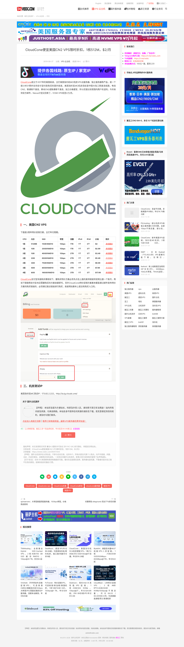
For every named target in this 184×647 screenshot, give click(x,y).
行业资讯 (157, 9)
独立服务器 (129, 289)
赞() (86, 61)
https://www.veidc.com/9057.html (46, 452)
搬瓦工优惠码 (143, 310)
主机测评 (141, 305)
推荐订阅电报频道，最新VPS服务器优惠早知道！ (64, 421)
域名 (140, 301)
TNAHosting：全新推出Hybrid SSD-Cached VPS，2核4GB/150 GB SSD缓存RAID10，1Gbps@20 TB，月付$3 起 (32, 553)
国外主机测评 (25, 9)
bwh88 (155, 314)
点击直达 (109, 244)
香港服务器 (156, 326)
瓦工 (126, 301)
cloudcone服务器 (93, 486)
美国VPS (67, 490)
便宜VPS (107, 486)
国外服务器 (114, 9)
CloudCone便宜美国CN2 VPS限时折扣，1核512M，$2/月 (68, 50)
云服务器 (155, 289)
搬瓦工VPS (129, 322)
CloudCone (26, 82)
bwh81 (141, 322)
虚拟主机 (141, 293)
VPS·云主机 (98, 9)
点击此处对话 (138, 61)
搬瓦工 (127, 297)
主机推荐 (83, 9)
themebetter (93, 638)
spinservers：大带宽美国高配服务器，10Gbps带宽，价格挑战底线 (43, 502)
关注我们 (161, 3)
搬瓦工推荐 (142, 318)
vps (139, 289)
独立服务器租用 (131, 326)
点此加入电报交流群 (32, 421)
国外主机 (155, 297)
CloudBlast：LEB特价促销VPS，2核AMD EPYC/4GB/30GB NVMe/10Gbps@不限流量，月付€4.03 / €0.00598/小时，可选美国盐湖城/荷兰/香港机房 (105, 591)
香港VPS (155, 293)
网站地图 (105, 638)
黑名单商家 (119, 3)
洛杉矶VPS (156, 305)
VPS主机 (128, 305)
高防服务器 (142, 326)
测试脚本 (107, 3)
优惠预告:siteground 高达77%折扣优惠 (100, 501)
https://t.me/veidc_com (150, 56)
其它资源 (143, 9)
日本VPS (141, 314)
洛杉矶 (154, 322)
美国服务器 (156, 301)
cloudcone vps (44, 486)
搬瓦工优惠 (129, 310)
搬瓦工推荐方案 (158, 318)
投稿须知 (129, 3)
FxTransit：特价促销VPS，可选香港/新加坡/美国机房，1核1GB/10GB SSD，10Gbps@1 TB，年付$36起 (56, 588)
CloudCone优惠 (60, 486)
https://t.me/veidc (141, 58)
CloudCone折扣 (76, 486)
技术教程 (129, 9)
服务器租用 (156, 310)
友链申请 (140, 3)
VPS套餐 (128, 318)
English (98, 3)
